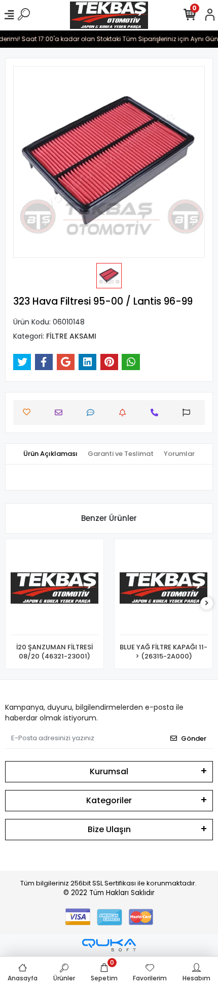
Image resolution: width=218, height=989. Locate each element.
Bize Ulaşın (109, 829)
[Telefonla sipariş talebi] (157, 412)
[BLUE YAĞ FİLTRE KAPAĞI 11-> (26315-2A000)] (163, 589)
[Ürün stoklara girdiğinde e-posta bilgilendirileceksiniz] (125, 412)
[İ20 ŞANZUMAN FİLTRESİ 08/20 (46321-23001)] (54, 589)
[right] (206, 603)
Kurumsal (109, 771)
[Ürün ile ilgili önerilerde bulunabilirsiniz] (189, 412)
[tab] (50, 454)
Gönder (193, 738)
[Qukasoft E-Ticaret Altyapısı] (109, 945)
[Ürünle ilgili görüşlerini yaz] (93, 412)
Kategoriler (109, 800)
